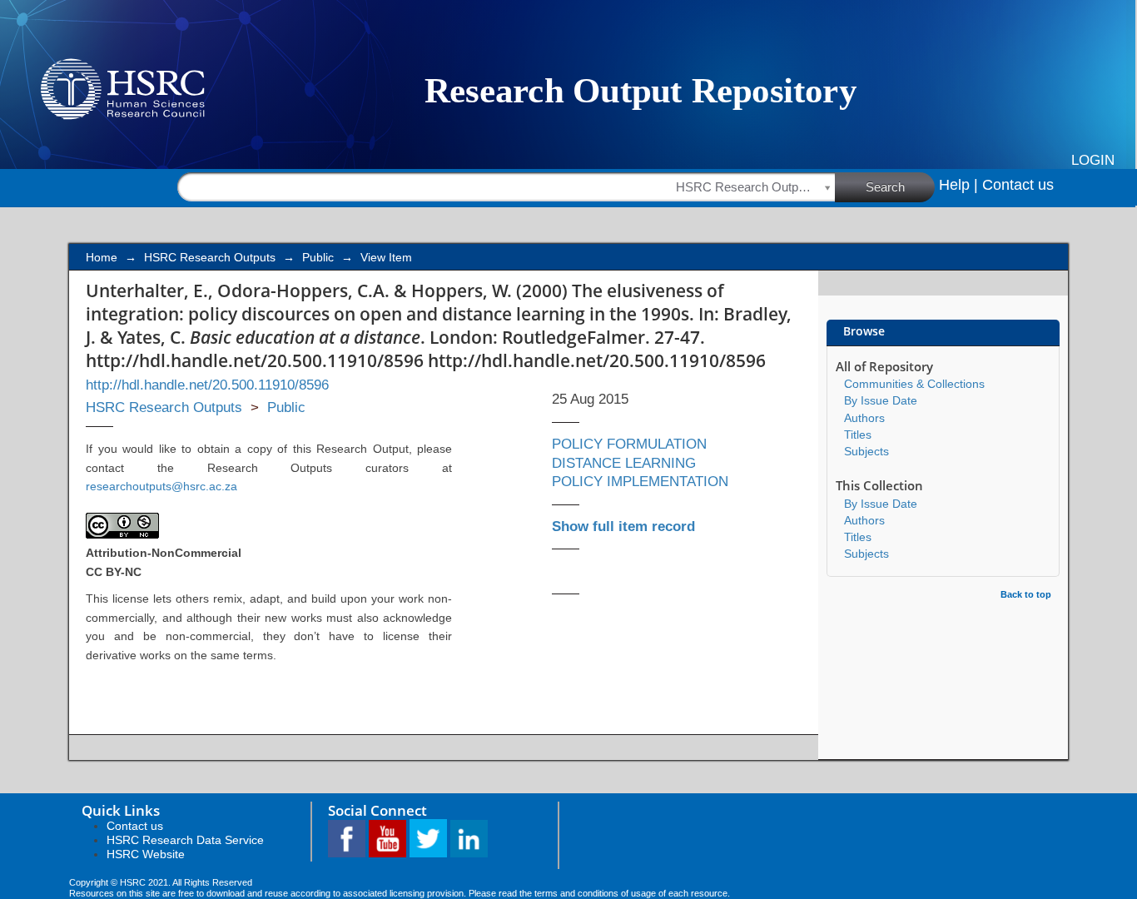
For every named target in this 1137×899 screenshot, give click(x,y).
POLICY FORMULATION (629, 444)
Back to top (1025, 594)
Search (885, 187)
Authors (864, 418)
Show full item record (623, 526)
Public (318, 257)
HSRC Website (146, 854)
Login (1093, 160)
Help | (958, 184)
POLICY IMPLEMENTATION (640, 481)
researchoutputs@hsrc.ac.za (161, 486)
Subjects (866, 451)
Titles (857, 434)
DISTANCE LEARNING (624, 463)
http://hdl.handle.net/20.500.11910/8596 (207, 385)
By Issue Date (880, 400)
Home (101, 257)
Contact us (1018, 184)
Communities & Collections (914, 383)
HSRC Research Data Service (185, 840)
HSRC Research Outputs (210, 257)
